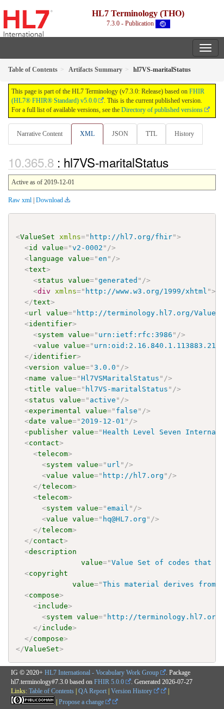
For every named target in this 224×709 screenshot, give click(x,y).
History (184, 134)
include (53, 606)
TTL (151, 134)
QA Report (92, 691)
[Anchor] (175, 162)
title (40, 389)
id (33, 248)
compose (44, 595)
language (46, 258)
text (37, 269)
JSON (120, 134)
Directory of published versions (162, 110)
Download (49, 200)
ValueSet (37, 237)
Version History (132, 691)
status (51, 280)
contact (44, 443)
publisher (48, 432)
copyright (48, 573)
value (53, 248)
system (51, 335)
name (37, 378)
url (35, 313)
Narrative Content (40, 134)
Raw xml (20, 200)
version (44, 367)
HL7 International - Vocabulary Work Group (102, 672)
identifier (50, 324)
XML (87, 134)
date (37, 421)
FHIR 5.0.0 (109, 682)
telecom (53, 454)
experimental (55, 411)
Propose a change (82, 702)
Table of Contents (51, 691)
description (53, 552)
